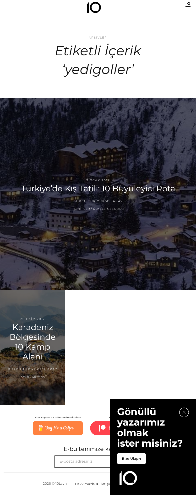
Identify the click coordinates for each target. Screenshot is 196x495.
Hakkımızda (85, 484)
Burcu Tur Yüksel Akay (98, 201)
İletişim (106, 484)
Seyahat (117, 209)
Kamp (25, 376)
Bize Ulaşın (131, 458)
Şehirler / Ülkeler (91, 209)
